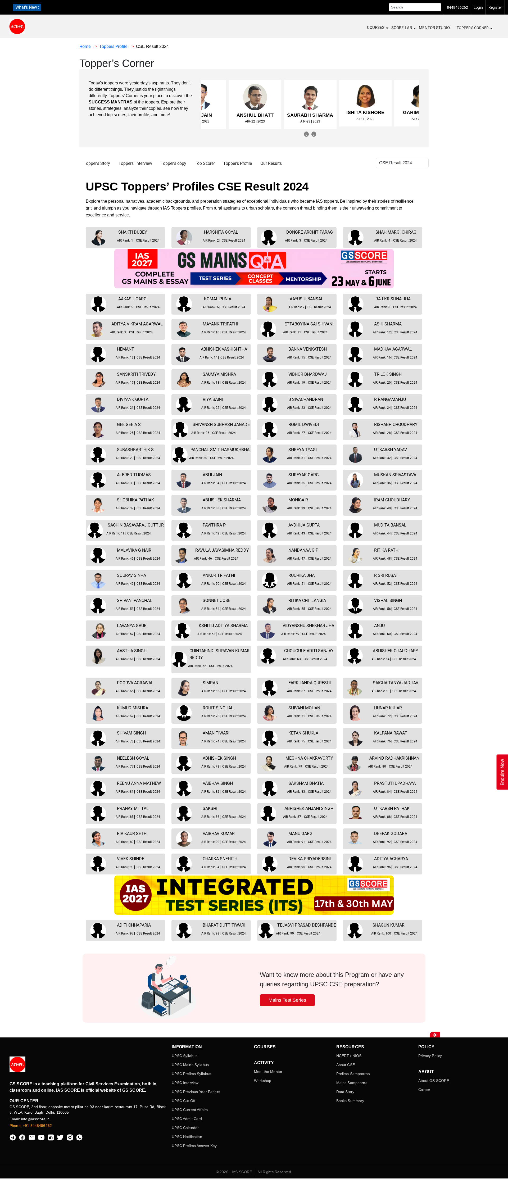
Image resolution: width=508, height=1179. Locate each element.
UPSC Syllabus (184, 1056)
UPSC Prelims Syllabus (191, 1074)
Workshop (262, 1080)
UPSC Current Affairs (190, 1110)
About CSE (345, 1065)
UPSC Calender (185, 1128)
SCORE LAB (401, 27)
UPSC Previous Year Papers (196, 1092)
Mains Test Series (287, 1000)
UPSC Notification (187, 1137)
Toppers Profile (113, 46)
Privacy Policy (430, 1056)
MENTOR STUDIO (434, 27)
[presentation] (306, 134)
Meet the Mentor (268, 1071)
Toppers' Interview (135, 163)
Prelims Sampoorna (353, 1074)
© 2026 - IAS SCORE (234, 1172)
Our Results (271, 163)
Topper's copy (173, 163)
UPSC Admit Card (187, 1119)
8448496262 (457, 7)
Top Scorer (205, 163)
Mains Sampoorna (352, 1083)
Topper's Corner (473, 28)
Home (84, 46)
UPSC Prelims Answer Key (194, 1146)
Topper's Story (97, 163)
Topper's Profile (237, 163)
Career (424, 1089)
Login (478, 7)
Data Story (345, 1092)
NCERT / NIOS (349, 1056)
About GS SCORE (433, 1080)
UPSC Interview (185, 1083)
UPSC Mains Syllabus (190, 1065)
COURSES (375, 27)
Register (495, 7)
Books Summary (350, 1101)
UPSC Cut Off (183, 1101)
